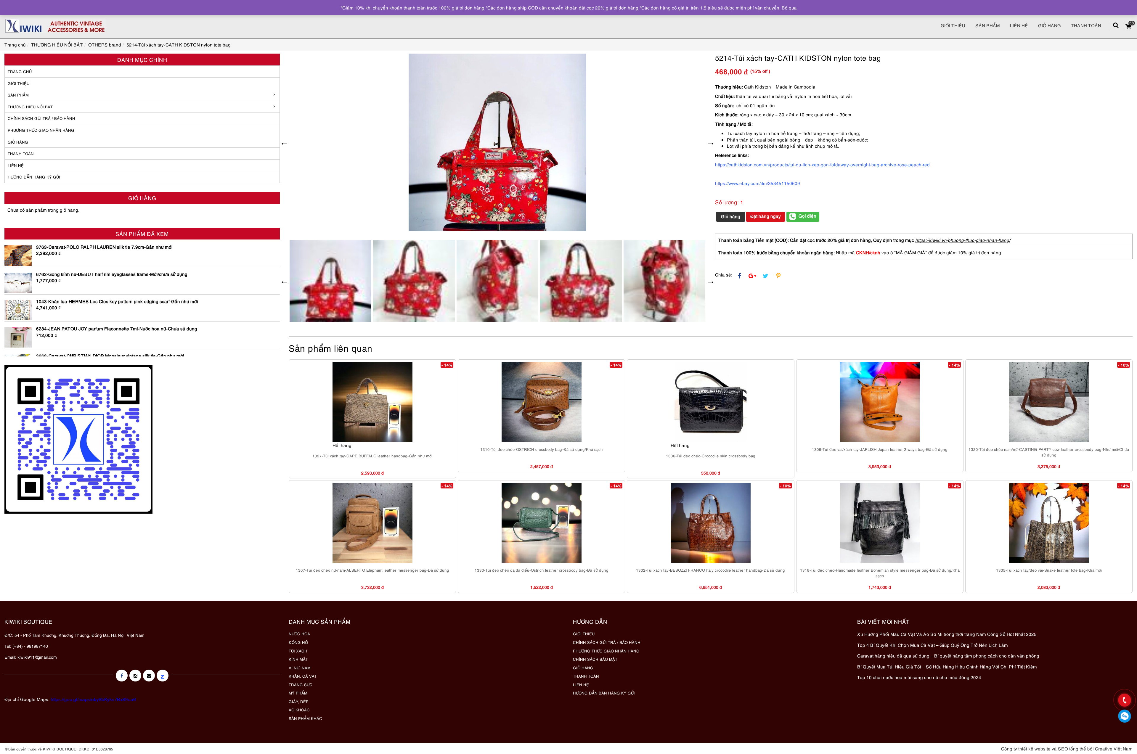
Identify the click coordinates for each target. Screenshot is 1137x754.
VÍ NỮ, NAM (300, 667)
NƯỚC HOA (299, 633)
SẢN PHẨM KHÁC (305, 718)
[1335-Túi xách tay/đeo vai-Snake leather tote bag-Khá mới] (1049, 523)
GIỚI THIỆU (18, 83)
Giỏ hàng (1049, 25)
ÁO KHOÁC (299, 709)
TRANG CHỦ (20, 71)
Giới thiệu (953, 25)
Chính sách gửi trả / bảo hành (41, 118)
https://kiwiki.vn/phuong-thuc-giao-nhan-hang (962, 240)
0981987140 (1124, 716)
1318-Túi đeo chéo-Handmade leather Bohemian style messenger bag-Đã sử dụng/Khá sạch (880, 572)
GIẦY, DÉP (299, 701)
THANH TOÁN (21, 153)
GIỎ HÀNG (18, 141)
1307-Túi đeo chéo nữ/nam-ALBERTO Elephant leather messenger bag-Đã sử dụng (372, 570)
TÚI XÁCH (298, 650)
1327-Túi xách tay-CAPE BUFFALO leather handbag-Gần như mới (372, 455)
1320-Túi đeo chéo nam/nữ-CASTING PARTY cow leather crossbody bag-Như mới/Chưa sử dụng (1049, 451)
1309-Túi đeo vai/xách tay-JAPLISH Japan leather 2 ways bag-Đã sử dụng (880, 449)
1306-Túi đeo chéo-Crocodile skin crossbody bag (710, 455)
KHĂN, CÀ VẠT (303, 676)
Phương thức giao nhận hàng (41, 130)
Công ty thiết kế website (1026, 748)
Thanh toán (1086, 25)
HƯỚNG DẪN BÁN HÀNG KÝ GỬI (604, 692)
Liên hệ (1019, 25)
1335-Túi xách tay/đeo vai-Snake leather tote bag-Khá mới (1049, 570)
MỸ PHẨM (298, 692)
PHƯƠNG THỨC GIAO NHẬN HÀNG (606, 650)
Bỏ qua (789, 7)
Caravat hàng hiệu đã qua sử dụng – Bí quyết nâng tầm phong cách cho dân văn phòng (948, 655)
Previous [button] (284, 142)
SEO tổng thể (1072, 748)
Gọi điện (807, 215)
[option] (497, 142)
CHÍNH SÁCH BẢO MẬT (595, 659)
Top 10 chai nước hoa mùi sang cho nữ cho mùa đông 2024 (919, 677)
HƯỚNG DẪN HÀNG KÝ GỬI (34, 176)
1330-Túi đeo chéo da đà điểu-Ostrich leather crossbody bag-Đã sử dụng (541, 570)
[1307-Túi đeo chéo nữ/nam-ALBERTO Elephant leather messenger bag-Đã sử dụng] (372, 523)
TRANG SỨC (300, 684)
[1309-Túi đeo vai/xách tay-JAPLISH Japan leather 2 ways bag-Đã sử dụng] (880, 402)
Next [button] (710, 142)
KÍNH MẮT (298, 659)
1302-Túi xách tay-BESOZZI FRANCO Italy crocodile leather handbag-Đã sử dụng (710, 570)
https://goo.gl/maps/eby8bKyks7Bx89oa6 (93, 699)
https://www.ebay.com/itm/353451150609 (757, 183)
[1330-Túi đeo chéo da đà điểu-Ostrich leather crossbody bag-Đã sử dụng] (542, 523)
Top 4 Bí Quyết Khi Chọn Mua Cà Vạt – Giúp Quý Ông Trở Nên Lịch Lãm (932, 645)
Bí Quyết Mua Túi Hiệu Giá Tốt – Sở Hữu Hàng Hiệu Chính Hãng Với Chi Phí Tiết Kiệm (947, 666)
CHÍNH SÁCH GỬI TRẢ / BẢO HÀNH (606, 642)
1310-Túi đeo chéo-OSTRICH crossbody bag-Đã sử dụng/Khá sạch (541, 449)
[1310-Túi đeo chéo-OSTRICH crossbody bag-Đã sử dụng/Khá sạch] (542, 402)
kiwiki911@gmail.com (37, 657)
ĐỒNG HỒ (298, 642)
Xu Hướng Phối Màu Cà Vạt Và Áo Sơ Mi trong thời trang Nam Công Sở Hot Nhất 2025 (947, 634)
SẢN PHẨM (987, 25)
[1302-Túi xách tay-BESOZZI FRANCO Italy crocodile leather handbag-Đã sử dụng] (711, 523)
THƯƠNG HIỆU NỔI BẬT (30, 106)
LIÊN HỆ (16, 165)
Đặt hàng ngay (765, 216)
